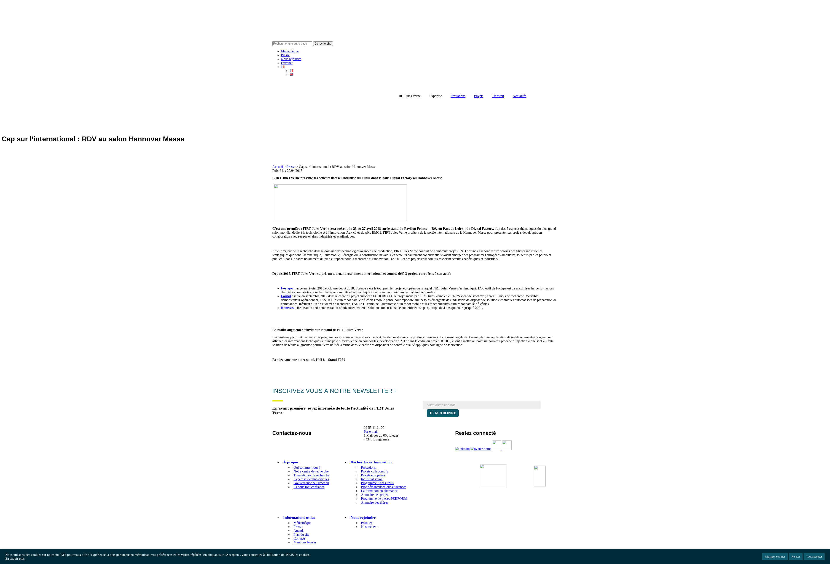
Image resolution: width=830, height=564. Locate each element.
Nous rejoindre (291, 59)
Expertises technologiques (311, 479)
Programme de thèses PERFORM (384, 498)
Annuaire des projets (375, 495)
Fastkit (286, 296)
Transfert (498, 96)
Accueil (277, 167)
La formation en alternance (379, 491)
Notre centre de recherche (311, 471)
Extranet (286, 63)
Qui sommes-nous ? (307, 467)
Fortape (287, 288)
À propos (290, 462)
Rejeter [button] (796, 556)
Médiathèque (290, 51)
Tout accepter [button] (814, 556)
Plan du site (301, 534)
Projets (478, 96)
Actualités (519, 96)
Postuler (366, 523)
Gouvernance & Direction (311, 483)
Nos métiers (369, 527)
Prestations (458, 96)
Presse (285, 55)
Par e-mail (371, 431)
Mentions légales (305, 542)
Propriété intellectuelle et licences (383, 487)
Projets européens (373, 475)
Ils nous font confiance (309, 487)
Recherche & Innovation (371, 462)
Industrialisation (372, 479)
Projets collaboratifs (374, 471)
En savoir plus (15, 558)
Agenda (299, 530)
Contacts (299, 538)
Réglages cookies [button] (775, 556)
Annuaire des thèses (374, 502)
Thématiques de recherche (311, 475)
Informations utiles (299, 517)
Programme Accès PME (377, 483)
